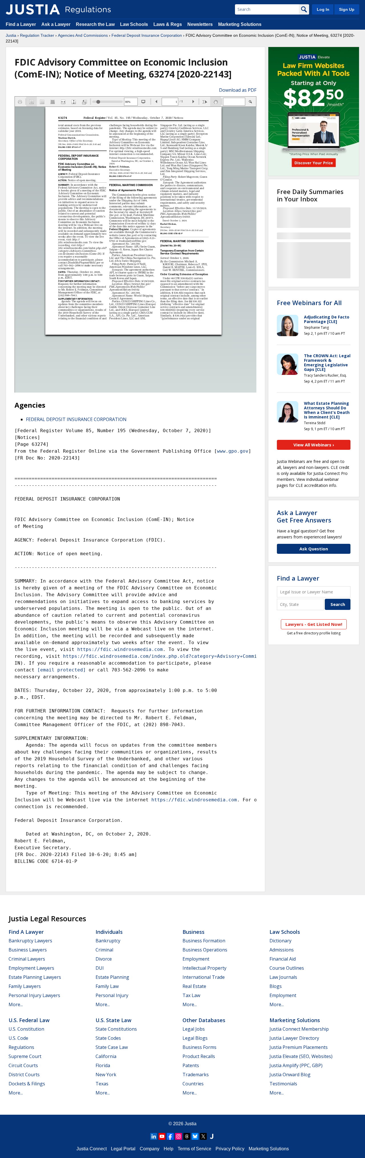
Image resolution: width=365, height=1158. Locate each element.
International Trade (203, 977)
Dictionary (280, 941)
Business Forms (199, 1047)
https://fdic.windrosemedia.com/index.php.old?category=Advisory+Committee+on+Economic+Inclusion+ (198, 656)
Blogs (275, 986)
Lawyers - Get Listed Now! (313, 624)
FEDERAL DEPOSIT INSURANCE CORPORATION (76, 419)
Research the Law (95, 24)
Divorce (104, 959)
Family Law (107, 986)
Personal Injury (112, 995)
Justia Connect (91, 1148)
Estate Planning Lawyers (35, 977)
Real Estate (194, 986)
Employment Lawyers (31, 968)
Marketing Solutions (239, 24)
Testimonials (283, 1084)
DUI (100, 968)
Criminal (104, 950)
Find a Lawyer (21, 24)
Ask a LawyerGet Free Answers (304, 516)
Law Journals (283, 977)
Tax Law (191, 995)
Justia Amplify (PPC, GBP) (296, 1065)
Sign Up (346, 9)
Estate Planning (112, 977)
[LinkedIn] (153, 1136)
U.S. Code (18, 1038)
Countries (193, 1084)
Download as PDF (237, 90)
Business (193, 931)
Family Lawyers (25, 986)
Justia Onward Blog (290, 1074)
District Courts (24, 1074)
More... (16, 1004)
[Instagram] (178, 1136)
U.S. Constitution (26, 1029)
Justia (11, 35)
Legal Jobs (193, 1029)
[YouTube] (162, 1136)
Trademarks (195, 1074)
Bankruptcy (108, 941)
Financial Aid (282, 959)
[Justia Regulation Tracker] (33, 9)
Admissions (281, 950)
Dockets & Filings (27, 1084)
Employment (195, 959)
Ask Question (313, 549)
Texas (102, 1084)
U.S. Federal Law (29, 1020)
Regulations (21, 1047)
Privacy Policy (230, 1148)
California (106, 1056)
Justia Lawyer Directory (294, 1038)
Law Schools (134, 24)
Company (149, 1148)
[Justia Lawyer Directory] (211, 1136)
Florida (103, 1065)
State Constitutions (116, 1029)
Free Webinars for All (309, 302)
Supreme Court (25, 1056)
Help (168, 1148)
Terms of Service (194, 1148)
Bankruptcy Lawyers (30, 941)
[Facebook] (170, 1136)
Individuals (109, 931)
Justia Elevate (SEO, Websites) (300, 1056)
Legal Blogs (195, 1038)
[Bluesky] (195, 1136)
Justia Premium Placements (298, 1047)
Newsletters (200, 24)
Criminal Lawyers (27, 959)
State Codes (108, 1038)
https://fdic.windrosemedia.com (120, 649)
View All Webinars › (313, 445)
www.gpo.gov (232, 451)
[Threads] (186, 1136)
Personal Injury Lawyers (34, 995)
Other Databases (203, 1020)
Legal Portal (123, 1148)
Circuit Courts (23, 1065)
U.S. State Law (113, 1020)
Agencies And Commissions (83, 35)
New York (106, 1074)
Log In (323, 9)
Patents (190, 1065)
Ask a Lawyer (56, 24)
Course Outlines (286, 968)
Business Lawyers (28, 950)
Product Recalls (198, 1056)
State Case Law (112, 1047)
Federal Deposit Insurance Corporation (146, 35)
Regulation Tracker (37, 35)
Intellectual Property (204, 968)
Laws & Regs (167, 24)
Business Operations (204, 950)
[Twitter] (203, 1136)
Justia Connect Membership (299, 1029)
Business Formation (203, 941)
